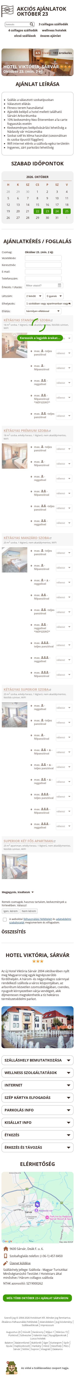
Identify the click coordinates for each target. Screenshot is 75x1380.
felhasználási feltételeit (37, 919)
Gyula (9, 1346)
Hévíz (46, 1346)
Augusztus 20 (13, 1332)
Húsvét (26, 1332)
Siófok (25, 1349)
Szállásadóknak (30, 1325)
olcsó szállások (25, 36)
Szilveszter (25, 1335)
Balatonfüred (22, 1342)
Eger (46, 1342)
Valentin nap (40, 1335)
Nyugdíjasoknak (57, 1335)
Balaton (9, 1342)
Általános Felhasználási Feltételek (20, 1321)
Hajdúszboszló (22, 1346)
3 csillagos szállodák (53, 24)
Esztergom (56, 1342)
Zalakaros (57, 1349)
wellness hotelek (54, 30)
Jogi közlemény (64, 1321)
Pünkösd (13, 1335)
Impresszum (47, 1325)
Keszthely (56, 1346)
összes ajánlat (50, 36)
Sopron (35, 1349)
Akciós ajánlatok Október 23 (41, 11)
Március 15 (62, 1332)
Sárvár (16, 1349)
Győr (66, 1342)
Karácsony (38, 1332)
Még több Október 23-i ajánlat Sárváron (37, 1298)
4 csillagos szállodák (23, 30)
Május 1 (50, 1332)
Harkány (36, 1346)
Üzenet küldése (20, 1263)
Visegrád (45, 1349)
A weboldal (16, 919)
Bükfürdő (36, 1342)
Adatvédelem (47, 1321)
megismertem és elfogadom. (42, 922)
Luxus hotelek (38, 1338)
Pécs (66, 1346)
